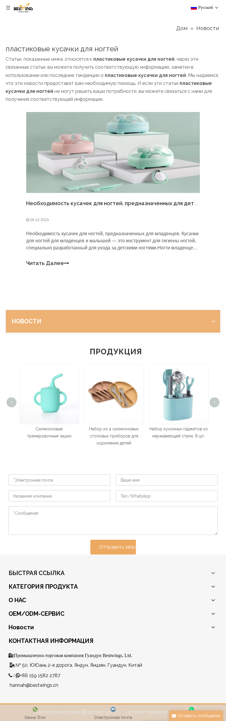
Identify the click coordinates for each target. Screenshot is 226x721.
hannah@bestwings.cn (34, 685)
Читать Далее (45, 263)
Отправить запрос (117, 547)
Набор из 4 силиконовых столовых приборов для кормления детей (113, 436)
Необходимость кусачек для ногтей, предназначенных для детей (113, 203)
